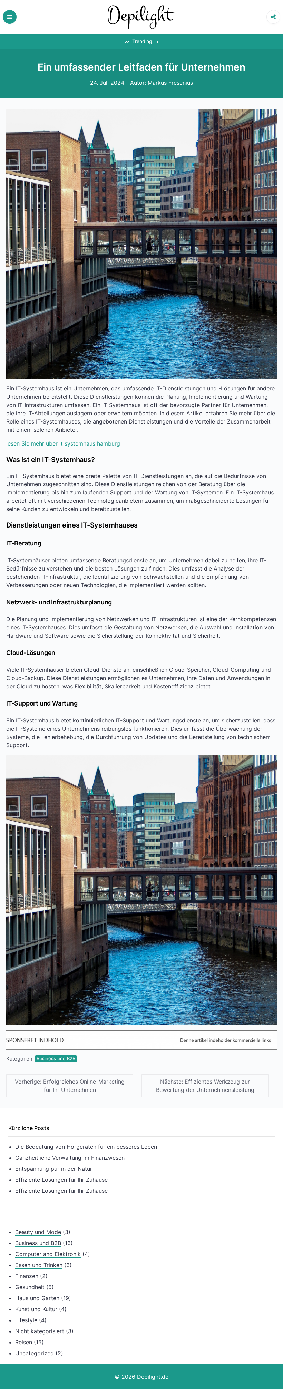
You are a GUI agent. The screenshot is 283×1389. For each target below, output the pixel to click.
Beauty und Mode (38, 1232)
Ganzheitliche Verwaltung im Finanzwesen (70, 1157)
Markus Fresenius (170, 82)
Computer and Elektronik (48, 1254)
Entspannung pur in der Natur (53, 1168)
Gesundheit (30, 1287)
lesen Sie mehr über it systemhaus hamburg (63, 443)
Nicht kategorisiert (39, 1331)
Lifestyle (26, 1320)
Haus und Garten (37, 1298)
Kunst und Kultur (36, 1309)
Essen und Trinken (38, 1265)
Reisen (23, 1342)
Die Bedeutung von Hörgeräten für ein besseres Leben (86, 1146)
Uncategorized (34, 1353)
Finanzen (26, 1276)
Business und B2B (56, 1058)
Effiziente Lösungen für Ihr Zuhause (61, 1179)
